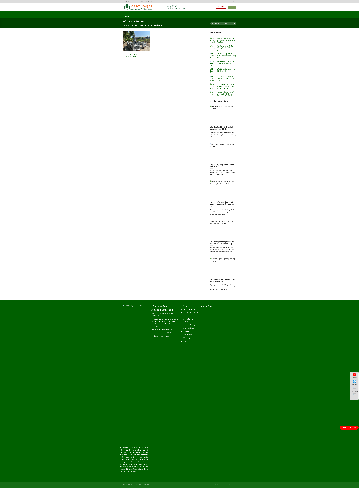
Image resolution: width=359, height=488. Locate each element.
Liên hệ (126, 16)
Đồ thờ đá (175, 13)
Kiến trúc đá (218, 13)
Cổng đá (189, 334)
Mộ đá (144, 13)
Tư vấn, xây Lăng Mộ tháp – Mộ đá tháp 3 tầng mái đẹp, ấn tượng (135, 55)
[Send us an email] (231, 1)
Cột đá (209, 13)
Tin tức (229, 13)
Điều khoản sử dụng (189, 309)
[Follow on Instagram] (228, 1)
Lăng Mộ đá (187, 328)
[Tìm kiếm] (235, 1)
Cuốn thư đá (187, 13)
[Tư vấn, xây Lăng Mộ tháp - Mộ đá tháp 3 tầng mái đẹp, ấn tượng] (136, 41)
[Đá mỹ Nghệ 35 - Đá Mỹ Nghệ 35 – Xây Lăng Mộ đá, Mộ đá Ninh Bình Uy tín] (155, 7)
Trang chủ (126, 13)
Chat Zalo (354, 384)
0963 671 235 (354, 391)
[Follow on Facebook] (226, 1)
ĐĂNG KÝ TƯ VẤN (349, 427)
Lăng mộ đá (154, 13)
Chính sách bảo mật (189, 316)
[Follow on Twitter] (230, 1)
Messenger (354, 398)
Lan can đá (166, 13)
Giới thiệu (136, 13)
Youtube (354, 377)
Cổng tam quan (199, 13)
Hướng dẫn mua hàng (190, 312)
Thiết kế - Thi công (189, 325)
